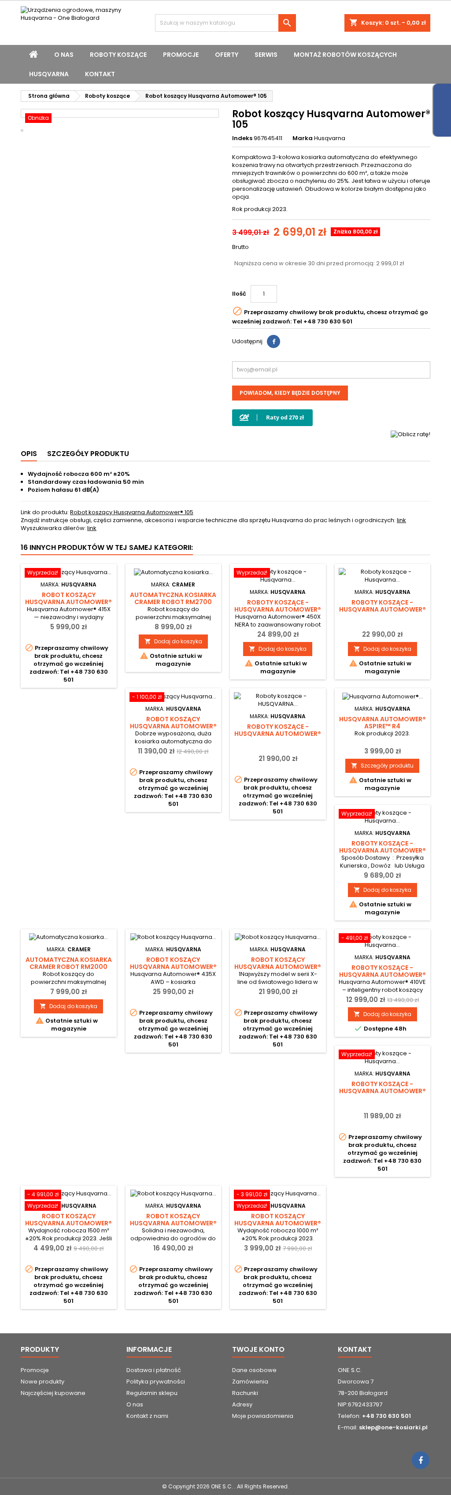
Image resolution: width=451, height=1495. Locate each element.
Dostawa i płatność (153, 1370)
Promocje (181, 54)
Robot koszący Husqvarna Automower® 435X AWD (173, 966)
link (401, 520)
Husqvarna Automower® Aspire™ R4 (382, 723)
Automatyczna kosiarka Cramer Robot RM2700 (173, 598)
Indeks (242, 138)
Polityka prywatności (155, 1381)
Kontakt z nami (147, 1416)
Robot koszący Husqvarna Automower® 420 (173, 726)
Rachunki (245, 1393)
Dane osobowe (254, 1370)
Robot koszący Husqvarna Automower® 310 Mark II (277, 1223)
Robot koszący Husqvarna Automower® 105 (131, 512)
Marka (302, 138)
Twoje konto (258, 1349)
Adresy (242, 1404)
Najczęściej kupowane (53, 1393)
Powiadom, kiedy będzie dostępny (290, 393)
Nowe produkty (42, 1381)
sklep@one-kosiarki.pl (393, 1427)
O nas (64, 54)
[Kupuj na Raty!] (272, 417)
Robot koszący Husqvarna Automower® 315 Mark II (68, 1223)
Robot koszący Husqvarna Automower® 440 (173, 1223)
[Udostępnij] (273, 341)
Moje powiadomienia (262, 1416)
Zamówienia (250, 1381)
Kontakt (100, 74)
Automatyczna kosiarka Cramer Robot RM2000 (69, 963)
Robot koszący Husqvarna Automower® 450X (277, 966)
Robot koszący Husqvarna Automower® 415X (68, 601)
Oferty (226, 54)
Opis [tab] (29, 454)
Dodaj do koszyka (173, 641)
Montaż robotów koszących (345, 54)
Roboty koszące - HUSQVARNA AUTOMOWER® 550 (277, 733)
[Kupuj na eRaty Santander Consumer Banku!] (410, 434)
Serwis (266, 54)
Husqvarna (49, 74)
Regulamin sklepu (151, 1393)
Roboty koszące (118, 54)
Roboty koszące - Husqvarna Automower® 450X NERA (382, 609)
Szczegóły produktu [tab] (88, 454)
